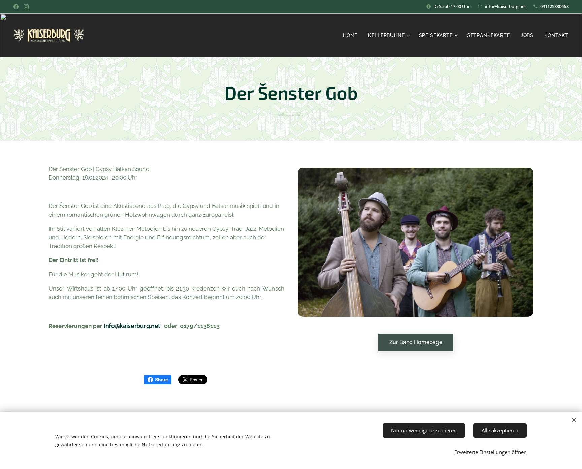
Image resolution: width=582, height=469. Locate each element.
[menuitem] (352, 35)
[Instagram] (26, 6)
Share (161, 379)
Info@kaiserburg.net (132, 325)
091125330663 (554, 6)
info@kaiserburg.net (505, 6)
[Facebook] (16, 6)
